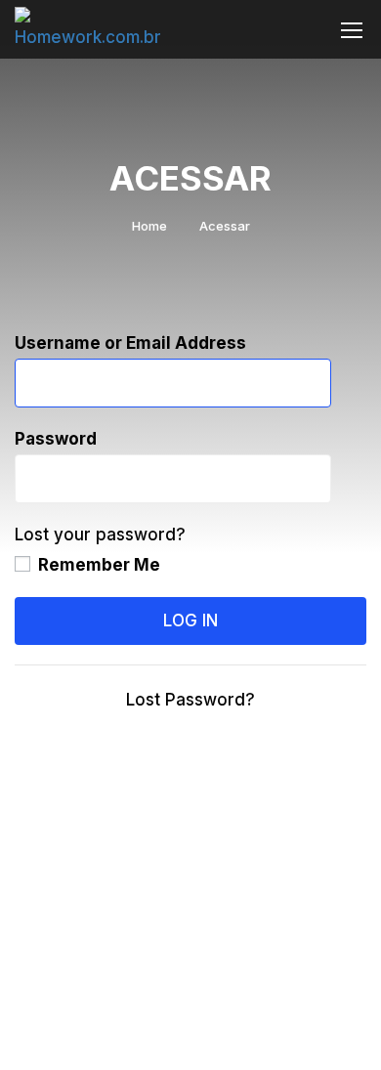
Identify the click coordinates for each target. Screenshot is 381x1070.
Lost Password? (190, 699)
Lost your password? (100, 534)
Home (149, 226)
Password (56, 439)
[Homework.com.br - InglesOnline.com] (95, 30)
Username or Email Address (130, 343)
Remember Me (97, 565)
